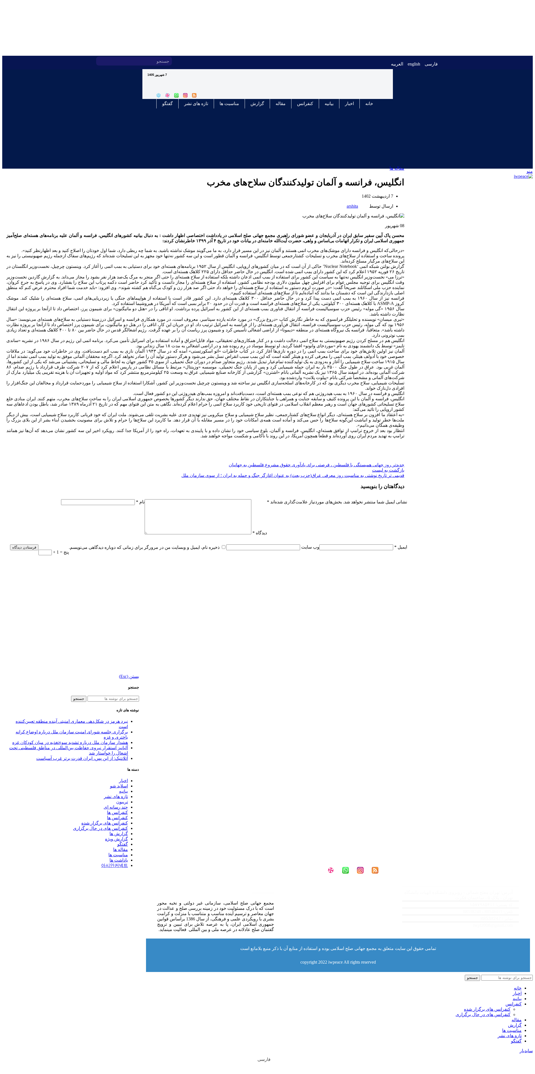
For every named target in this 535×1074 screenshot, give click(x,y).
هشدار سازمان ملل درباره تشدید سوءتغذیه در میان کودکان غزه (70, 742)
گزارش (257, 103)
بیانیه (329, 103)
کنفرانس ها (117, 812)
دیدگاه (259, 532)
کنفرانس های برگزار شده (104, 823)
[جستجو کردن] (100, 61)
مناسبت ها (229, 103)
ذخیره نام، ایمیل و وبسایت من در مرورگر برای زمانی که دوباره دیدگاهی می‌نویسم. (144, 547)
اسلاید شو (119, 786)
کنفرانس (305, 103)
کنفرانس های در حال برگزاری (483, 1014)
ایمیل (400, 547)
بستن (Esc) (129, 676)
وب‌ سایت (310, 547)
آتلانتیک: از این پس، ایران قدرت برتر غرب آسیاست (82, 758)
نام (140, 502)
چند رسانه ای (116, 807)
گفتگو (167, 103)
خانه (369, 103)
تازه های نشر (196, 103)
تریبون (122, 801)
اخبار (349, 103)
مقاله (281, 103)
